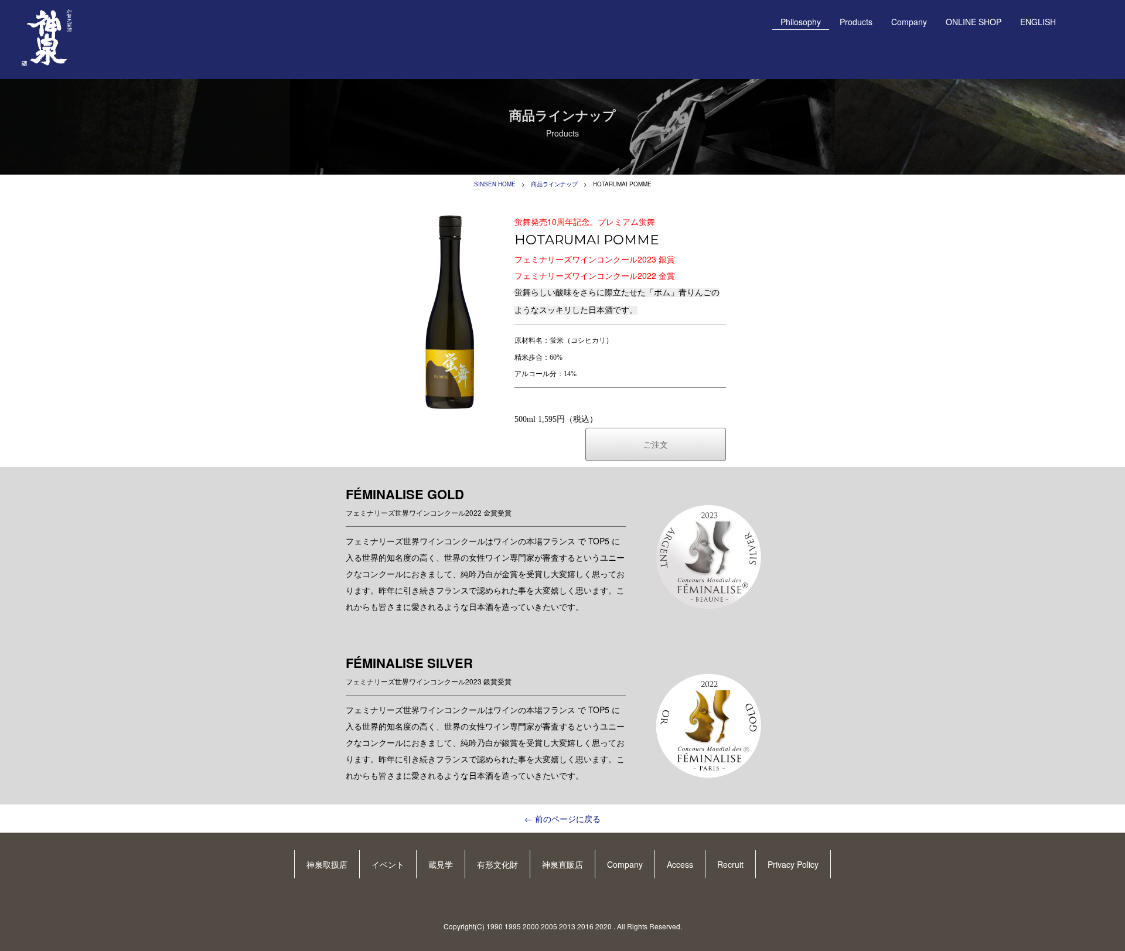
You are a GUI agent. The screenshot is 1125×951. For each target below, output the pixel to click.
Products (856, 22)
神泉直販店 (562, 864)
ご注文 (655, 444)
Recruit (730, 864)
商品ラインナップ (554, 184)
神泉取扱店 (326, 864)
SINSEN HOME (495, 184)
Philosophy (800, 22)
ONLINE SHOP (973, 22)
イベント (387, 864)
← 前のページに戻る (562, 818)
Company (909, 22)
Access (680, 864)
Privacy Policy (793, 864)
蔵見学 (440, 864)
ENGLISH (1038, 22)
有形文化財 (497, 864)
